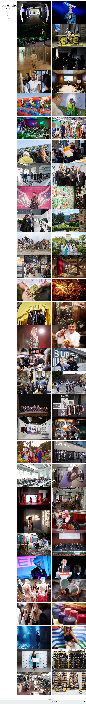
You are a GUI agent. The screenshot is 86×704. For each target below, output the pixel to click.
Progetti (8, 13)
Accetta (51, 702)
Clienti (8, 15)
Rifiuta (55, 702)
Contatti (8, 18)
